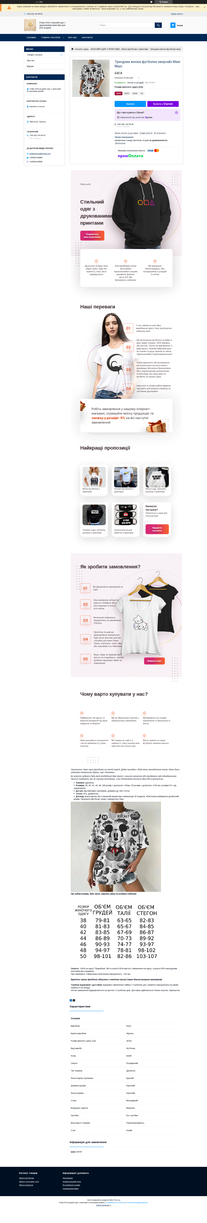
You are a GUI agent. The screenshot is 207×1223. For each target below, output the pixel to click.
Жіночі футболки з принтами (135, 49)
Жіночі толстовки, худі (29, 1181)
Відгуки (30, 66)
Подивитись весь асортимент (92, 235)
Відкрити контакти (157, 529)
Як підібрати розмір (71, 1185)
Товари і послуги (50, 37)
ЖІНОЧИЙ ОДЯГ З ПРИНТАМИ (105, 49)
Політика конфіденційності (137, 1203)
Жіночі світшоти (26, 1185)
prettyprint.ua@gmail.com (40, 154)
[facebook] (71, 1001)
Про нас (72, 37)
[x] (74, 1001)
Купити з (158, 104)
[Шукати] (158, 25)
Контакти (87, 37)
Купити (130, 104)
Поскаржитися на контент (115, 1203)
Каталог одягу (82, 49)
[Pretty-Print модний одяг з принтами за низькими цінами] (30, 30)
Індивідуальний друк (72, 1181)
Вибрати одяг (154, 661)
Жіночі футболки (26, 1178)
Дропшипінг (68, 1178)
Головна (31, 37)
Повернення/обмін (71, 1189)
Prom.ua (116, 1200)
